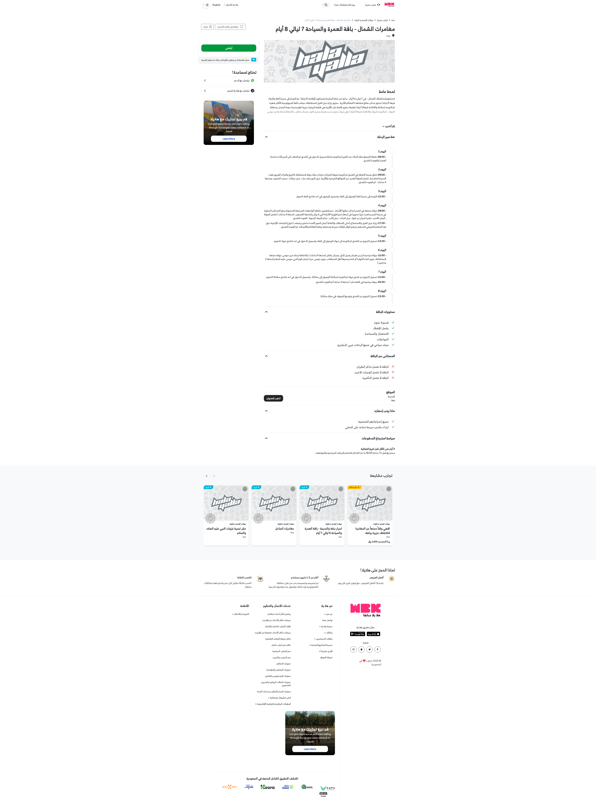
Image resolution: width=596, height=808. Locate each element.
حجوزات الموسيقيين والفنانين (278, 676)
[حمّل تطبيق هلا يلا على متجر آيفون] (373, 634)
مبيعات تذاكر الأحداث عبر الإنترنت (276, 620)
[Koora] (268, 786)
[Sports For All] (229, 786)
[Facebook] (378, 649)
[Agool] (307, 786)
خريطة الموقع (326, 657)
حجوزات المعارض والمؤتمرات (278, 670)
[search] (327, 5)
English (216, 5)
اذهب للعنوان (273, 398)
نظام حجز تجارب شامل (281, 645)
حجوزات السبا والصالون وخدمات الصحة (274, 691)
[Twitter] (369, 649)
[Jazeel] (288, 786)
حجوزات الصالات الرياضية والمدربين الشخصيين (276, 683)
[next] (207, 476)
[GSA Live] (323, 794)
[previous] (214, 476)
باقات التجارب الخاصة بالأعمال (278, 626)
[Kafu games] (327, 788)
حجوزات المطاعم (283, 663)
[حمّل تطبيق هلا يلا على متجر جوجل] (357, 634)
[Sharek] (249, 786)
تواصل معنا (327, 620)
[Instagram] (353, 649)
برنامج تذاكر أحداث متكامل (279, 614)
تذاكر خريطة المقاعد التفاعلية (278, 639)
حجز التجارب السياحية (281, 651)
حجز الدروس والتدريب (281, 657)
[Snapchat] (361, 649)
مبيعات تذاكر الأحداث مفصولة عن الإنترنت (273, 632)
